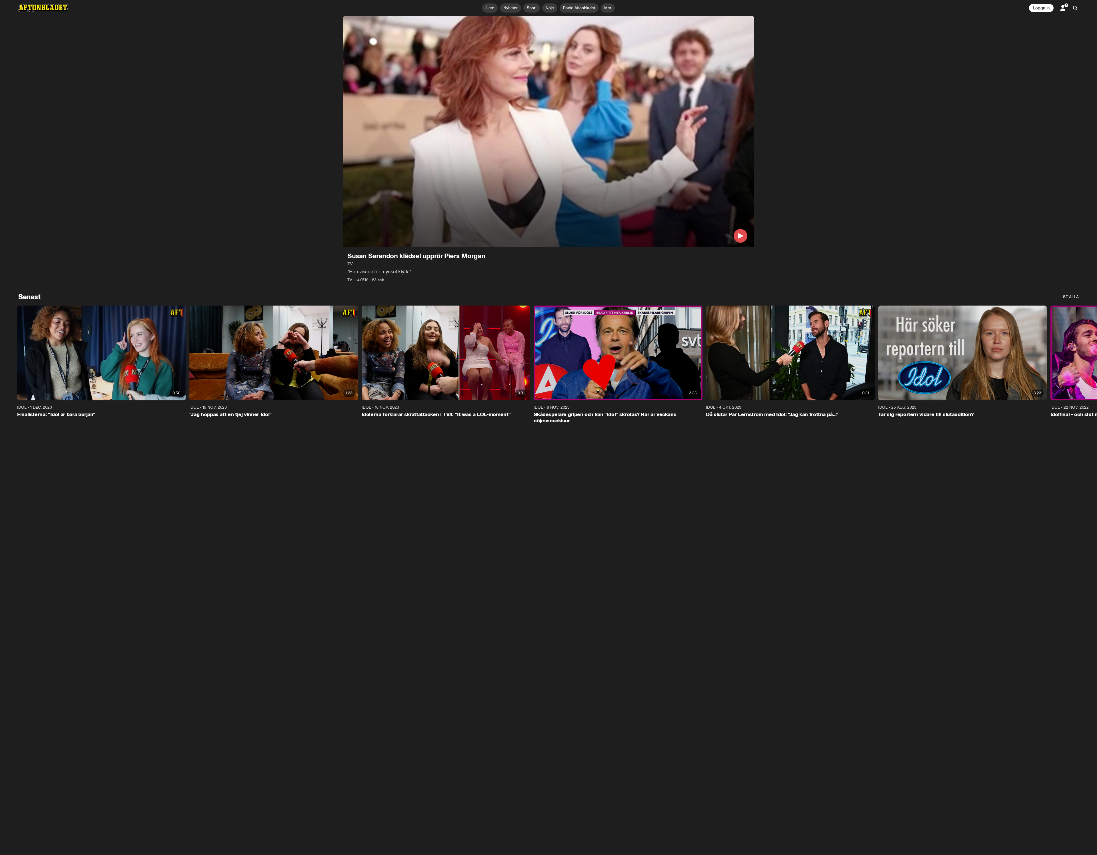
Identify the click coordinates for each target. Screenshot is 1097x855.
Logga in (1041, 8)
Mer (607, 7)
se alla (1071, 296)
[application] (548, 131)
